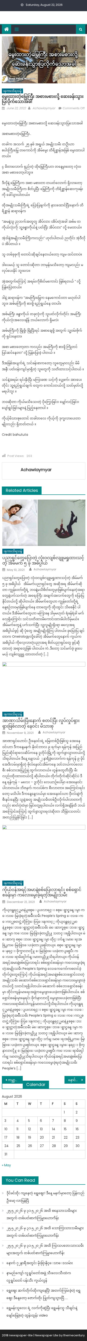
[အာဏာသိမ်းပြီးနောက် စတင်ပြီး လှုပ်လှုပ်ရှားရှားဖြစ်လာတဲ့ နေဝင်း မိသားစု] (43, 685)
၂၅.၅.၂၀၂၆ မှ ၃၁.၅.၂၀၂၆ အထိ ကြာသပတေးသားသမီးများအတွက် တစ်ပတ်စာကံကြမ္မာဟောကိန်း (45, 1249)
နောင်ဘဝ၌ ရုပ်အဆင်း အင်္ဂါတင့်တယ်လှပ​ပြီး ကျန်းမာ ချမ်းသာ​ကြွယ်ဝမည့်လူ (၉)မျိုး (76, 1080)
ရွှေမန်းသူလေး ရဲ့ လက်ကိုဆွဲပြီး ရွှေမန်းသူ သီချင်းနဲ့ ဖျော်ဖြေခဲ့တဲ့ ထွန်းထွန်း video (41, 1312)
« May (6, 1165)
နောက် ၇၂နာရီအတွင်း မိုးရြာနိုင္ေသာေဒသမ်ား (39, 1263)
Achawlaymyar (43, 108)
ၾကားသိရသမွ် (12, 91)
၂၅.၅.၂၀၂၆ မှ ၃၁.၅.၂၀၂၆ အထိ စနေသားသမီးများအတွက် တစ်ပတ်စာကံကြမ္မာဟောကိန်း (41, 1214)
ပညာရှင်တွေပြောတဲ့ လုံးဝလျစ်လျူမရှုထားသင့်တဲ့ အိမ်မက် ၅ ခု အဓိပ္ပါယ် (43, 560)
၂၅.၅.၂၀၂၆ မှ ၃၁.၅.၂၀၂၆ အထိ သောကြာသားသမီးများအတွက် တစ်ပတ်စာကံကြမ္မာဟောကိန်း (45, 1232)
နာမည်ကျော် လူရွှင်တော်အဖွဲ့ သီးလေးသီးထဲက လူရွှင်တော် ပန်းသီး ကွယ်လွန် (38, 1277)
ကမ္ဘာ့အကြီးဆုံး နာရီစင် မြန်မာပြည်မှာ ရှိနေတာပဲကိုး (15, 1080)
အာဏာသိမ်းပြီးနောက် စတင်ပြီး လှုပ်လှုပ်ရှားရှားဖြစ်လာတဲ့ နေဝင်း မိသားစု (41, 723)
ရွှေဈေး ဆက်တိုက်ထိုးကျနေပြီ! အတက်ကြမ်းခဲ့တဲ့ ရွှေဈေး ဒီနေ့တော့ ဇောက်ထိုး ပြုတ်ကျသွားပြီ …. (43, 1294)
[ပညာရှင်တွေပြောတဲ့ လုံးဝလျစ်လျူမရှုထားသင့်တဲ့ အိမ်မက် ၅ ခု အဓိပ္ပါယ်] (43, 523)
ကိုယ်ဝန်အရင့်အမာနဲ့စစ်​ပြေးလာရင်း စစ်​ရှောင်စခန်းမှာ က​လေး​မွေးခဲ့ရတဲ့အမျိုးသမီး (41, 892)
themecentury (74, 1335)
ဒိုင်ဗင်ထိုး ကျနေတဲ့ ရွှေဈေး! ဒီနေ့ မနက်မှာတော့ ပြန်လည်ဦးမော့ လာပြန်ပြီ (45, 1197)
